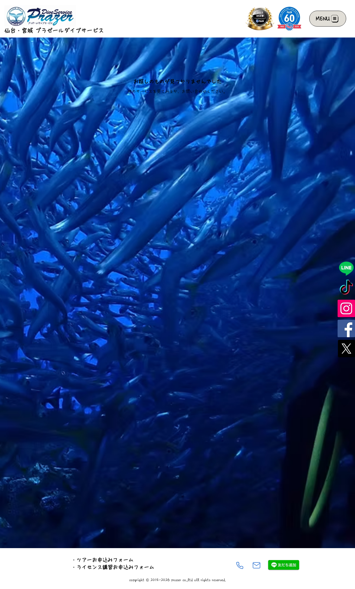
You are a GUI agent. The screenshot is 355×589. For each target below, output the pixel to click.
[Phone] (239, 565)
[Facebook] (346, 328)
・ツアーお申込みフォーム (102, 559)
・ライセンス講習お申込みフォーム (112, 567)
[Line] (346, 268)
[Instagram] (346, 308)
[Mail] (256, 565)
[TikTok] (346, 288)
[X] (346, 348)
